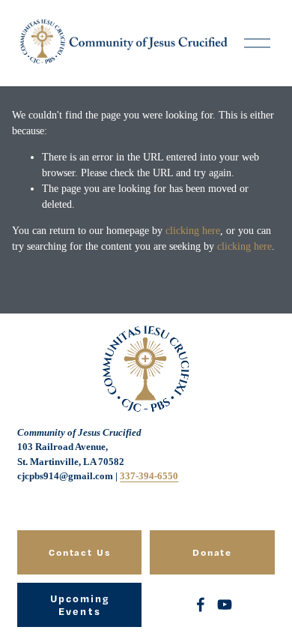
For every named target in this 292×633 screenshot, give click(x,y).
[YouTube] (224, 604)
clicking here (192, 230)
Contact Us (80, 552)
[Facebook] (200, 604)
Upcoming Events (80, 604)
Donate (212, 552)
